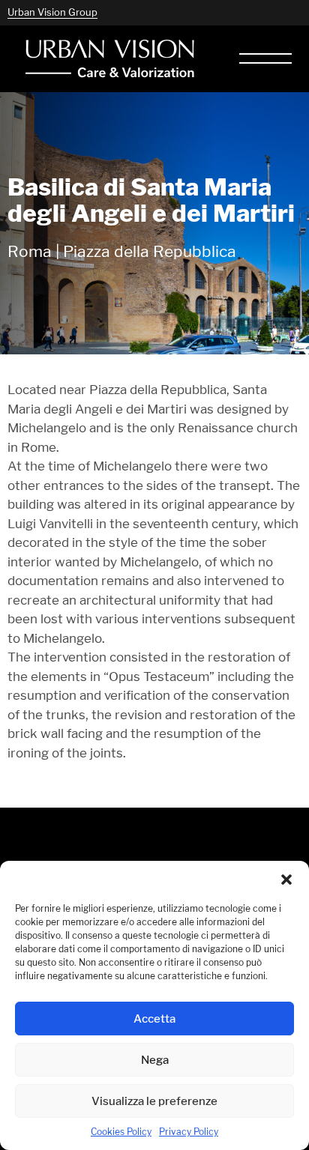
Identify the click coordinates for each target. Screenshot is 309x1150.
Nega (155, 1060)
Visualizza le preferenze (155, 1101)
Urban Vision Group (53, 12)
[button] (286, 879)
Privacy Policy (188, 1131)
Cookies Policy (121, 1131)
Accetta (155, 1018)
